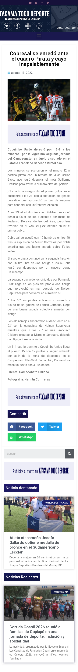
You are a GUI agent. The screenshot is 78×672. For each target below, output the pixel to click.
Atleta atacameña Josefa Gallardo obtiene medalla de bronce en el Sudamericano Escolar (34, 545)
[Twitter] (47, 2)
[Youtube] (30, 2)
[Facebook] (36, 2)
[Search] (69, 453)
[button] (39, 35)
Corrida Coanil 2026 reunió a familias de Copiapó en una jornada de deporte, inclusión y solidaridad (37, 634)
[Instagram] (42, 2)
